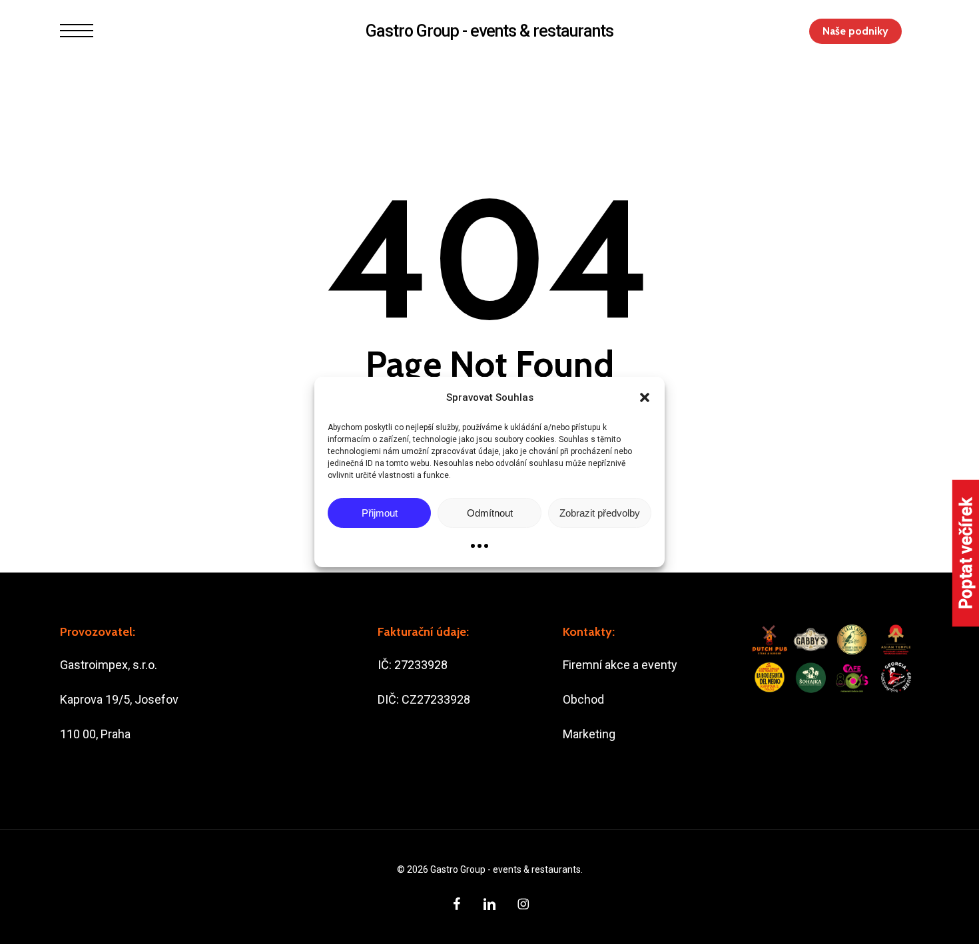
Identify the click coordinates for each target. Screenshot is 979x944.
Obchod (583, 699)
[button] (644, 397)
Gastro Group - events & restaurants (489, 31)
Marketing (589, 734)
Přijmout (380, 513)
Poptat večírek (966, 553)
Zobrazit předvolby (599, 513)
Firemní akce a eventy (620, 665)
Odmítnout (490, 513)
